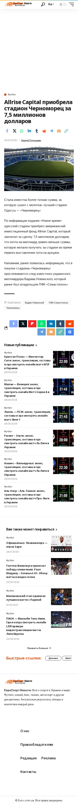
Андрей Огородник (31, 140)
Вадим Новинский (34, 302)
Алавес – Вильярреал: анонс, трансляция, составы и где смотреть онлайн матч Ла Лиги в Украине (26, 469)
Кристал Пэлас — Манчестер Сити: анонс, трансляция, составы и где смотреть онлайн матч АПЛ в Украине (27, 362)
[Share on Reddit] (44, 130)
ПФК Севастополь (58, 302)
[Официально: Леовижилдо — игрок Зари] (61, 543)
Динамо (53, 658)
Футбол (12, 94)
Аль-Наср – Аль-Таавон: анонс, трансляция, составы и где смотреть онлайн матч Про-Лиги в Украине (26, 496)
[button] (43, 4)
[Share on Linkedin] (29, 130)
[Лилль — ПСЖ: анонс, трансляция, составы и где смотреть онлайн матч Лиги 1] (63, 414)
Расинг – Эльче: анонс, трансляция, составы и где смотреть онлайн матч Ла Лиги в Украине (26, 441)
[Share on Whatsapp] (22, 130)
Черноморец (12, 307)
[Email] (59, 130)
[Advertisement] (39, 50)
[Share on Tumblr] (37, 130)
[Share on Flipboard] (32, 323)
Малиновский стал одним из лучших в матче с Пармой (26, 598)
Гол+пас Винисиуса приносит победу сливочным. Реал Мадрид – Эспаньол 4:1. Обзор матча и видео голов (27, 571)
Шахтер (69, 658)
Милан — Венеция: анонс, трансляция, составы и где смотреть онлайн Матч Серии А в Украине (27, 390)
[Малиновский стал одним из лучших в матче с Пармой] (61, 596)
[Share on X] (14, 130)
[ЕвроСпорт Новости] (18, 4)
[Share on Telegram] (51, 130)
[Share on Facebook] (7, 130)
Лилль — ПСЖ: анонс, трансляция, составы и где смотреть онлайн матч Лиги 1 (27, 415)
